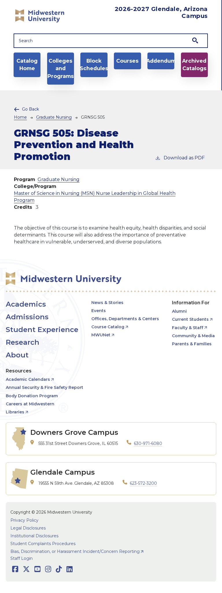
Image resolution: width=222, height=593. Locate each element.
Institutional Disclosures (34, 535)
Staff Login (21, 558)
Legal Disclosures (28, 528)
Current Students (190, 319)
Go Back (30, 109)
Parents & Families (192, 343)
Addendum (160, 61)
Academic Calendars (28, 379)
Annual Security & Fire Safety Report (44, 387)
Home (20, 117)
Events (98, 310)
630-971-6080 (148, 443)
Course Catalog (107, 326)
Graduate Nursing (54, 117)
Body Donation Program (32, 395)
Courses (127, 61)
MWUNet (100, 334)
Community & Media (193, 335)
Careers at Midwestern (30, 403)
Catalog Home (27, 64)
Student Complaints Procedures (42, 543)
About (17, 355)
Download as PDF (184, 158)
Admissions (27, 317)
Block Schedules (93, 64)
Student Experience (42, 329)
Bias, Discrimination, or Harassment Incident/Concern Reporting (75, 551)
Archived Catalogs (194, 64)
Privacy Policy (24, 520)
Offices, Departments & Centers (125, 318)
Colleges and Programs (60, 68)
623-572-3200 (143, 483)
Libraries (15, 412)
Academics (26, 304)
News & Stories (107, 302)
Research (22, 342)
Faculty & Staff (187, 327)
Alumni (179, 311)
